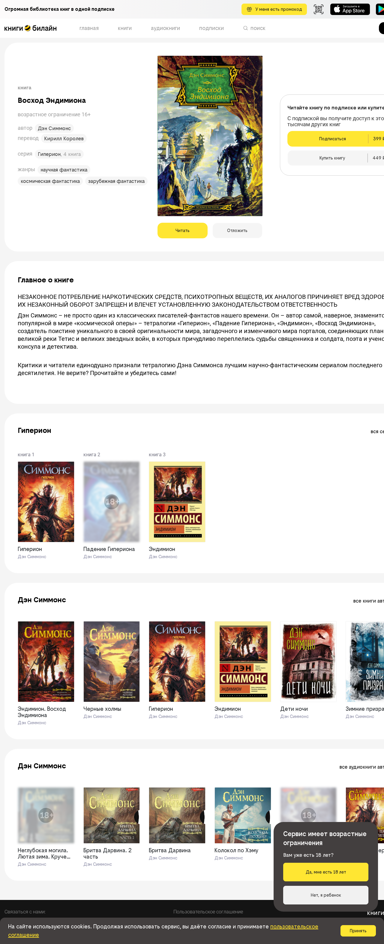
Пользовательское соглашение (208, 912)
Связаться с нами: (25, 912)
